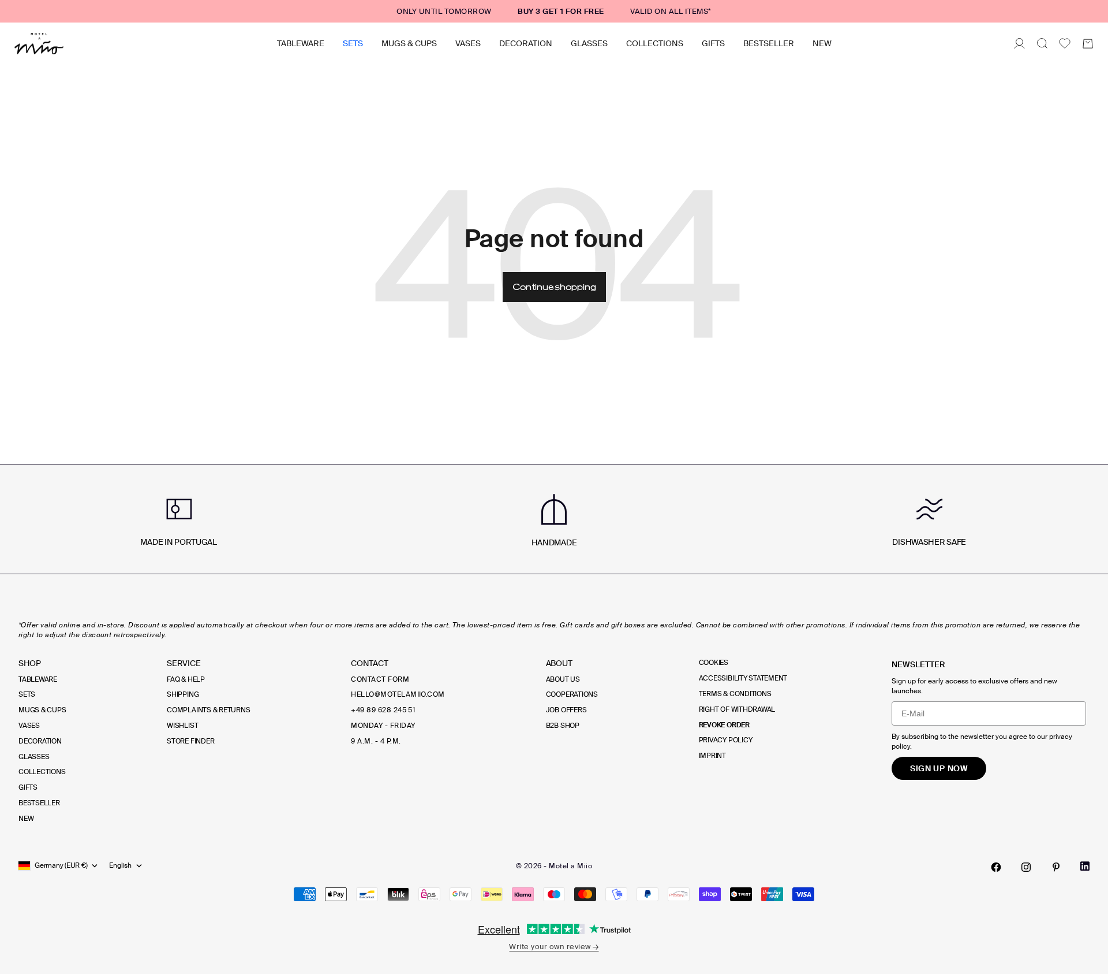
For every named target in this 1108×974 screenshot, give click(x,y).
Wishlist (182, 725)
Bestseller (768, 43)
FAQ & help (186, 679)
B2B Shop (562, 725)
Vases (468, 43)
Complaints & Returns (208, 710)
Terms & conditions (735, 693)
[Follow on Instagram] (1026, 867)
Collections (654, 43)
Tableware (300, 43)
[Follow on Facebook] (996, 867)
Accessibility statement (743, 678)
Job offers (566, 710)
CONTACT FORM (380, 679)
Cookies (713, 662)
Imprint (712, 755)
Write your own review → (553, 946)
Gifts (713, 43)
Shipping (183, 694)
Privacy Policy (726, 740)
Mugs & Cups (409, 43)
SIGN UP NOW (939, 768)
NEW (822, 43)
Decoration (525, 43)
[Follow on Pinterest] (1056, 867)
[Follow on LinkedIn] (1085, 866)
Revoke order (724, 725)
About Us (563, 679)
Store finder (190, 741)
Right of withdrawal (737, 709)
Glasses (589, 43)
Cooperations (572, 694)
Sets (353, 43)
